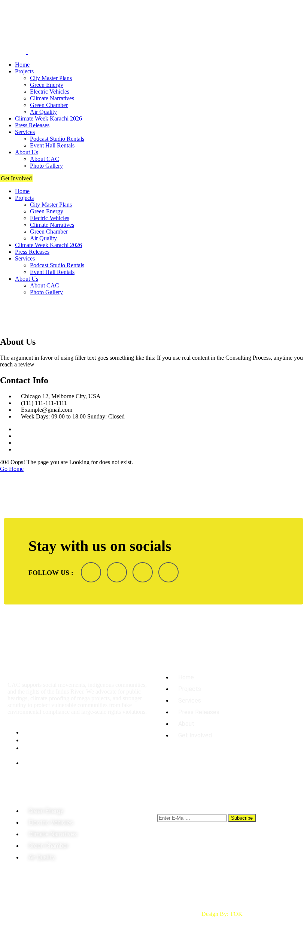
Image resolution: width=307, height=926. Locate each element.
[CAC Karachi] (13, 24)
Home (22, 64)
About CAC (44, 159)
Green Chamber (49, 105)
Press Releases (32, 125)
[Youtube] (168, 572)
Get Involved (16, 178)
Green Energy (46, 85)
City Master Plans (51, 78)
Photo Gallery (46, 165)
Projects (24, 71)
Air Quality (43, 112)
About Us (26, 152)
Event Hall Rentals (52, 145)
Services (25, 132)
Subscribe (242, 818)
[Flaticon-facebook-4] (91, 572)
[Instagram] (117, 572)
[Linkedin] (143, 572)
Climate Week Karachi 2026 (48, 118)
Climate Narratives (52, 98)
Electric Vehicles (49, 91)
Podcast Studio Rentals (57, 138)
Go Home (12, 469)
